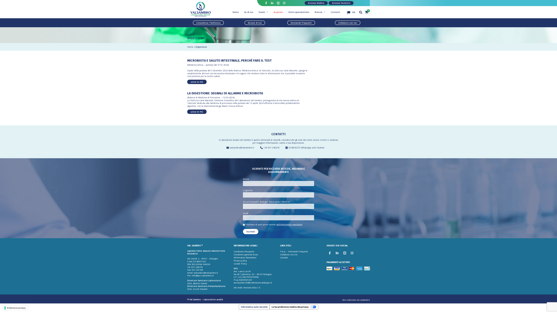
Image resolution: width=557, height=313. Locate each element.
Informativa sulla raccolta (254, 307)
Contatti (335, 12)
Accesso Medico (316, 3)
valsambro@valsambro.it (242, 147)
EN (353, 11)
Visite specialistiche (298, 12)
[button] (361, 12)
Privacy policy (240, 260)
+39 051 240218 (271, 147)
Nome (246, 179)
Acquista (278, 12)
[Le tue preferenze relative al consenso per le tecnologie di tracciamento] (15, 308)
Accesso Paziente (341, 3)
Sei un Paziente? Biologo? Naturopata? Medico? (266, 201)
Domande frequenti (301, 22)
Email (245, 213)
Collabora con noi (347, 22)
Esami (262, 12)
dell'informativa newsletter (289, 224)
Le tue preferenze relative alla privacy (290, 307)
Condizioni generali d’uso (246, 254)
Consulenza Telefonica (208, 22)
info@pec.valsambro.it (203, 275)
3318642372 (294, 147)
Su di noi (248, 12)
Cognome (248, 190)
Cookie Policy (240, 263)
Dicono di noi (255, 22)
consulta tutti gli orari (291, 140)
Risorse (318, 12)
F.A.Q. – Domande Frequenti (294, 251)
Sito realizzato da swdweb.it (356, 300)
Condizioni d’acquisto (244, 251)
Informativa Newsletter (245, 257)
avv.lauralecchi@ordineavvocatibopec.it (253, 282)
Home (236, 12)
